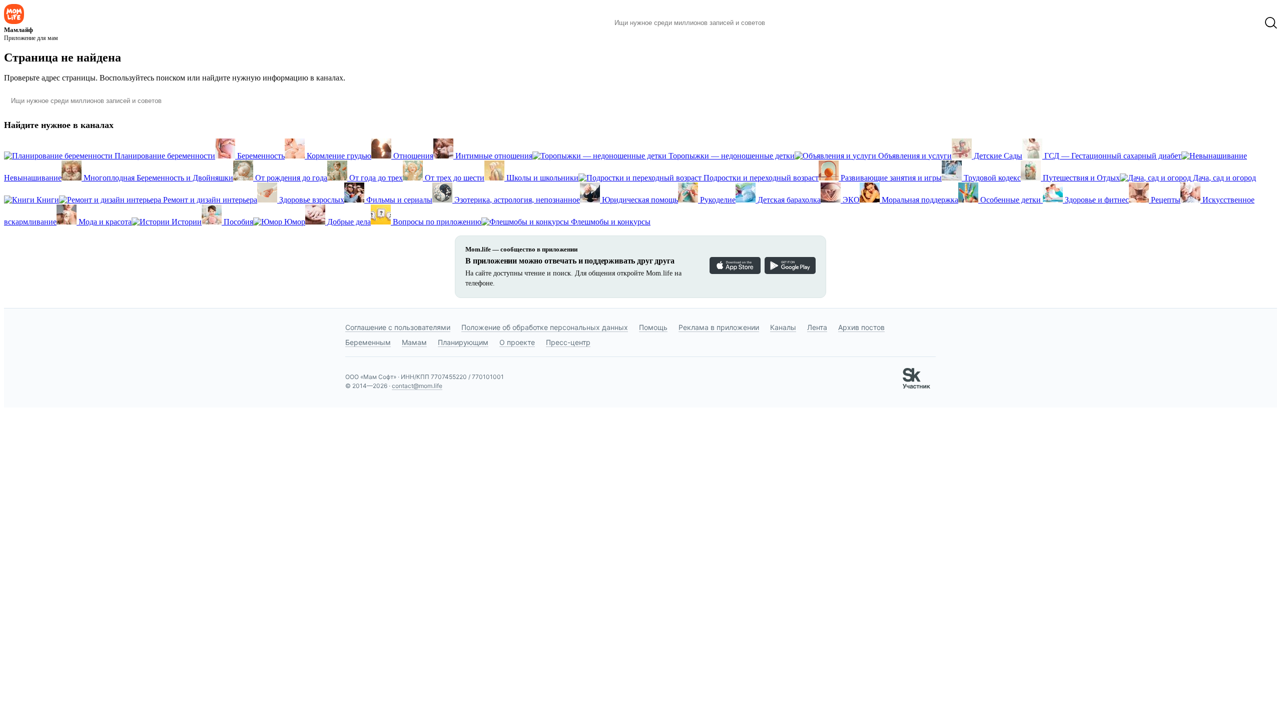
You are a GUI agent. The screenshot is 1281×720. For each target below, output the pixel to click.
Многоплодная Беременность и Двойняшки (157, 178)
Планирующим (463, 342)
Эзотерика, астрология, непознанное (516, 200)
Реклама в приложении (719, 327)
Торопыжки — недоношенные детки (731, 156)
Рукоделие (717, 200)
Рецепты (1164, 200)
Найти (788, 23)
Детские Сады (997, 156)
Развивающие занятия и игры (890, 178)
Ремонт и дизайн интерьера (209, 200)
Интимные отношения (492, 156)
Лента (817, 327)
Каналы (783, 327)
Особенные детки (1010, 200)
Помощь (653, 327)
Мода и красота (104, 222)
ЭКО (850, 200)
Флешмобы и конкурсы (610, 222)
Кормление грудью (338, 156)
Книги (47, 200)
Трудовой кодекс (991, 178)
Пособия (237, 222)
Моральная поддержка (919, 200)
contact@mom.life (417, 386)
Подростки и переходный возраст (760, 178)
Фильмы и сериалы (398, 200)
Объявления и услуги (914, 156)
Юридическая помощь (639, 200)
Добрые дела (348, 222)
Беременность (260, 156)
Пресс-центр (568, 342)
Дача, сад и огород (1223, 178)
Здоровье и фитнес (1096, 200)
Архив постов (861, 327)
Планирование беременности (164, 156)
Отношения (412, 156)
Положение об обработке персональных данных (544, 327)
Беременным (368, 342)
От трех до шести (453, 178)
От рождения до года (290, 178)
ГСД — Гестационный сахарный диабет (1111, 156)
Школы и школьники (541, 178)
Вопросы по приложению (436, 222)
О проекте (517, 342)
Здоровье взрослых (310, 200)
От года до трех (375, 178)
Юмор (293, 222)
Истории (186, 222)
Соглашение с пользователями (397, 327)
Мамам (414, 342)
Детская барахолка (788, 200)
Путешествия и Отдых (1080, 178)
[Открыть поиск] (1271, 23)
